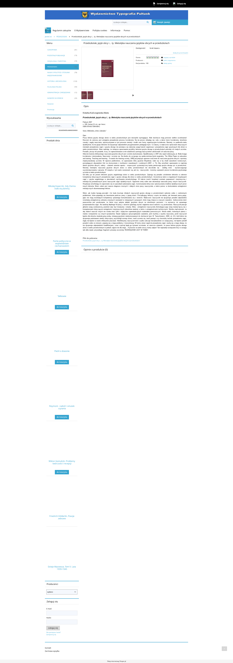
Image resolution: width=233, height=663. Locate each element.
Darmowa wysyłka (52, 651)
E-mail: (49, 609)
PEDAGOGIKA (52, 67)
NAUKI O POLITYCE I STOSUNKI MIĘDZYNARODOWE (58, 74)
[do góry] (224, 649)
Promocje (50, 109)
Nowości (50, 104)
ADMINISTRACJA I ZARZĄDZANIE (58, 92)
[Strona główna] (116, 14)
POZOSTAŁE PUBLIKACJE (56, 55)
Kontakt (48, 648)
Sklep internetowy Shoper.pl (116, 661)
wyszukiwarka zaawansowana (68, 130)
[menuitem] (62, 30)
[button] (133, 95)
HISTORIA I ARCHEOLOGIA (56, 81)
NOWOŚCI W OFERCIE (55, 98)
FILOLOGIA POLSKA (54, 87)
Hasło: (48, 618)
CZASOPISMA (52, 50)
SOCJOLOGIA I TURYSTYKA (56, 61)
